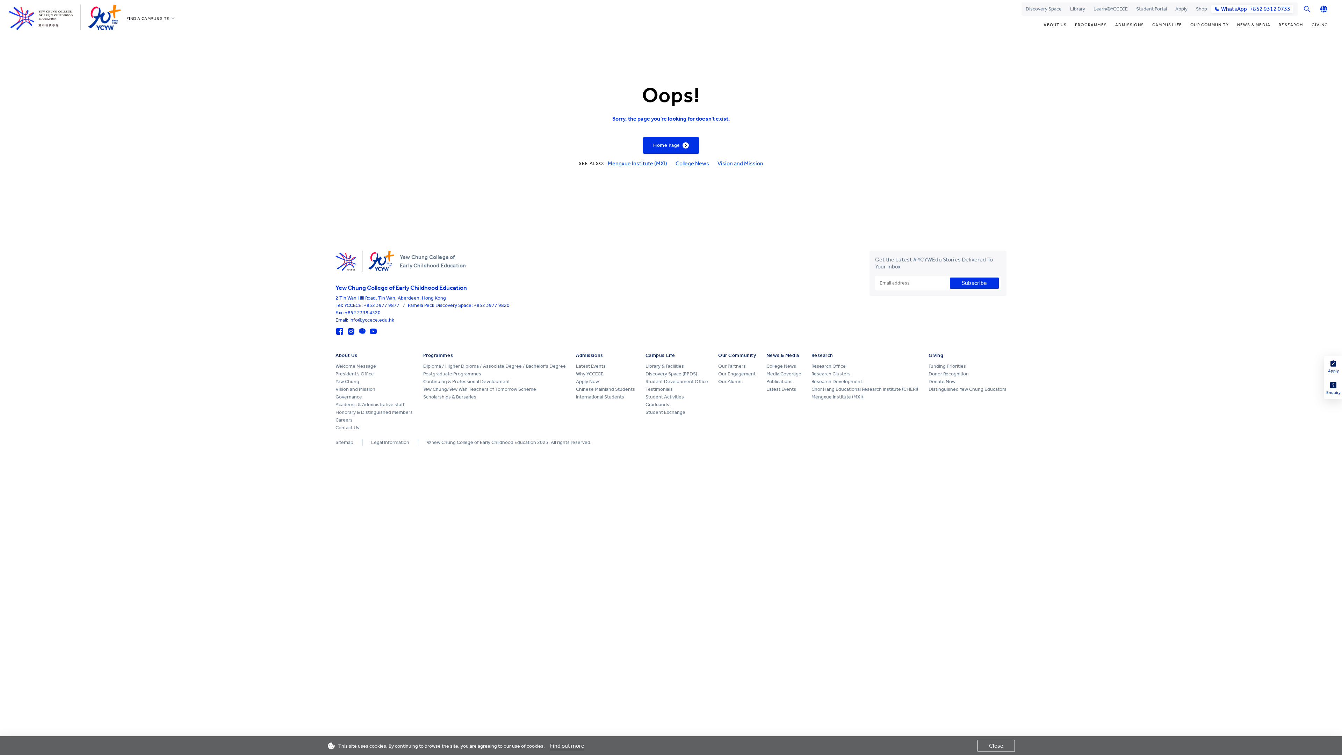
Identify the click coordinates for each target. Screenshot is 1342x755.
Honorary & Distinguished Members (374, 412)
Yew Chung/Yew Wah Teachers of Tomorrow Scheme (479, 389)
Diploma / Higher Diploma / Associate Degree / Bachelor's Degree (494, 366)
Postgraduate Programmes (452, 374)
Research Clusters (831, 374)
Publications (779, 381)
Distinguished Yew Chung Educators (967, 389)
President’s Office (355, 374)
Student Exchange (665, 412)
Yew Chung (347, 381)
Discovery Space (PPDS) (671, 374)
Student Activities (664, 397)
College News (692, 163)
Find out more (567, 745)
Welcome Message (356, 366)
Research (1291, 24)
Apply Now (587, 381)
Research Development (836, 381)
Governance (349, 397)
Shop (1201, 9)
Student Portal (1151, 9)
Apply (1181, 9)
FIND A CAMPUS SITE (148, 18)
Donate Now (942, 381)
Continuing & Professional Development (466, 381)
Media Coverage (783, 374)
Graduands (657, 405)
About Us (1055, 24)
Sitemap (344, 442)
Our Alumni (730, 381)
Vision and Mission (740, 163)
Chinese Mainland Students (605, 389)
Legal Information (390, 442)
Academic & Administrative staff (370, 405)
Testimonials (659, 389)
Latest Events (591, 366)
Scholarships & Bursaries (449, 397)
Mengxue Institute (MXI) (637, 163)
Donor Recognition (949, 374)
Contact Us (347, 428)
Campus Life (1167, 24)
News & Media (1253, 24)
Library (1077, 9)
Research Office (828, 366)
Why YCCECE (590, 374)
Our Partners (732, 366)
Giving (1320, 24)
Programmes (1091, 24)
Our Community (1209, 24)
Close (996, 745)
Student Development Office (676, 381)
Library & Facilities (664, 366)
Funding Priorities (947, 366)
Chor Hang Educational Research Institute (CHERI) (864, 389)
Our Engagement (737, 374)
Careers (344, 420)
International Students (600, 397)
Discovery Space (1044, 9)
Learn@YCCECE (1111, 9)
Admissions (1129, 24)
